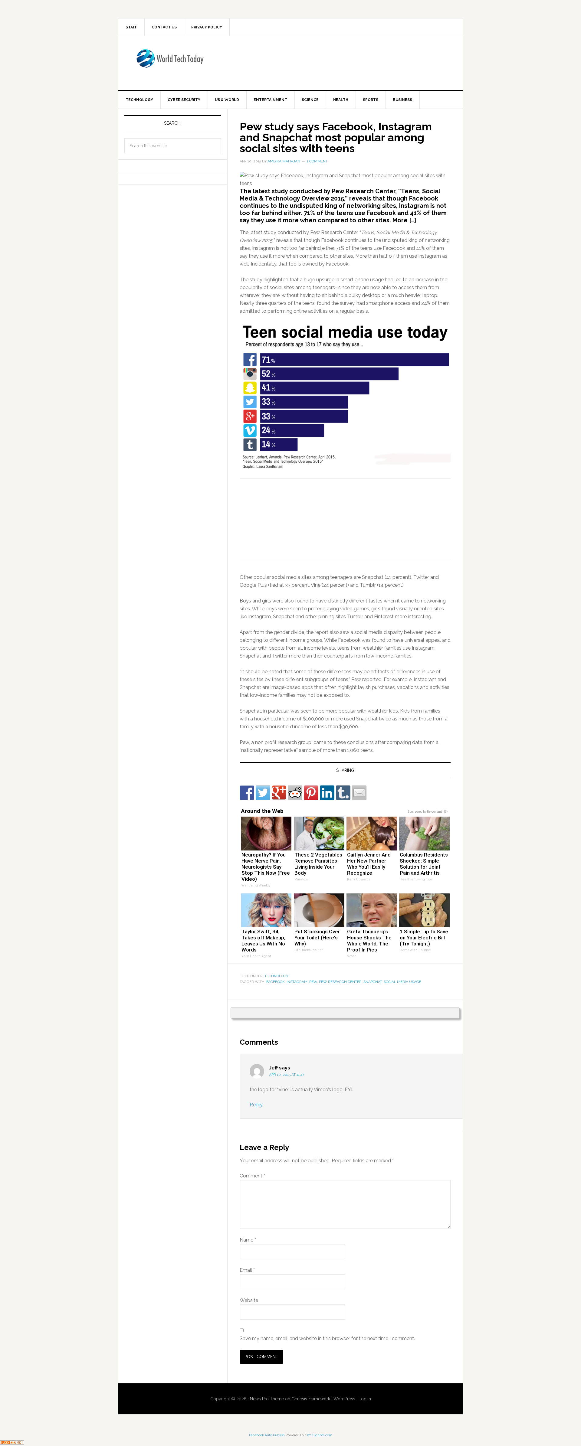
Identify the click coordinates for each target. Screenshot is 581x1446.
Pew (313, 982)
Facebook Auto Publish (267, 1435)
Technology (276, 976)
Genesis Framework (310, 1398)
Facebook (275, 982)
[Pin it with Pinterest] (311, 792)
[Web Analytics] (12, 1442)
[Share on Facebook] (247, 792)
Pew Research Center (340, 982)
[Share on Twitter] (263, 792)
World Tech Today (169, 62)
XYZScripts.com (319, 1435)
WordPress (344, 1398)
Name (248, 1240)
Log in (365, 1398)
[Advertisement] (340, 62)
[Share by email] (359, 792)
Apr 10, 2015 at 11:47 (286, 1074)
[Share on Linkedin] (327, 792)
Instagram (297, 982)
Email (247, 1270)
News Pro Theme (267, 1398)
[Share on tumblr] (343, 792)
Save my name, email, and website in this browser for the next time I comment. (327, 1338)
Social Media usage (402, 982)
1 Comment (317, 161)
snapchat (372, 982)
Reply (256, 1105)
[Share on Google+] (279, 792)
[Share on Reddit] (295, 792)
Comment (252, 1176)
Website (249, 1300)
